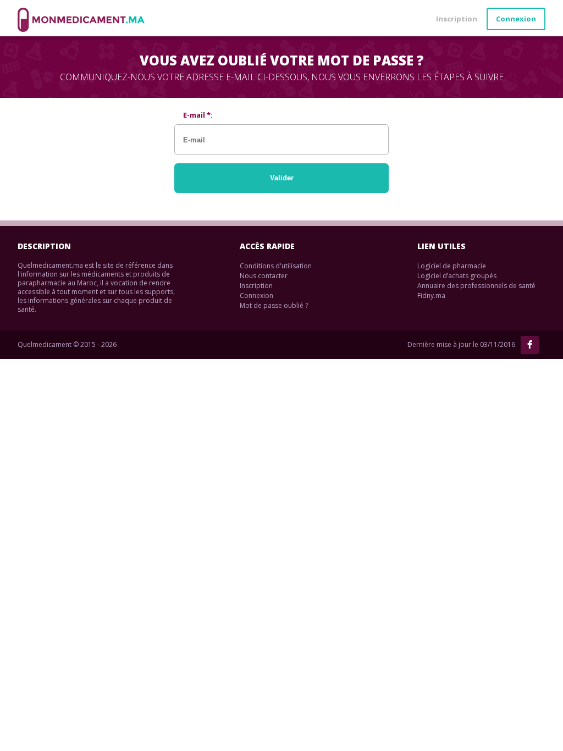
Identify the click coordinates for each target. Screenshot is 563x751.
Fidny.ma (431, 295)
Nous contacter (264, 275)
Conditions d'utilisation (276, 265)
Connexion (516, 19)
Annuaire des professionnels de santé (476, 285)
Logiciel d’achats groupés (456, 275)
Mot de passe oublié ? (274, 305)
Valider (282, 178)
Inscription (456, 19)
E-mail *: (198, 115)
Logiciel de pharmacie (451, 265)
